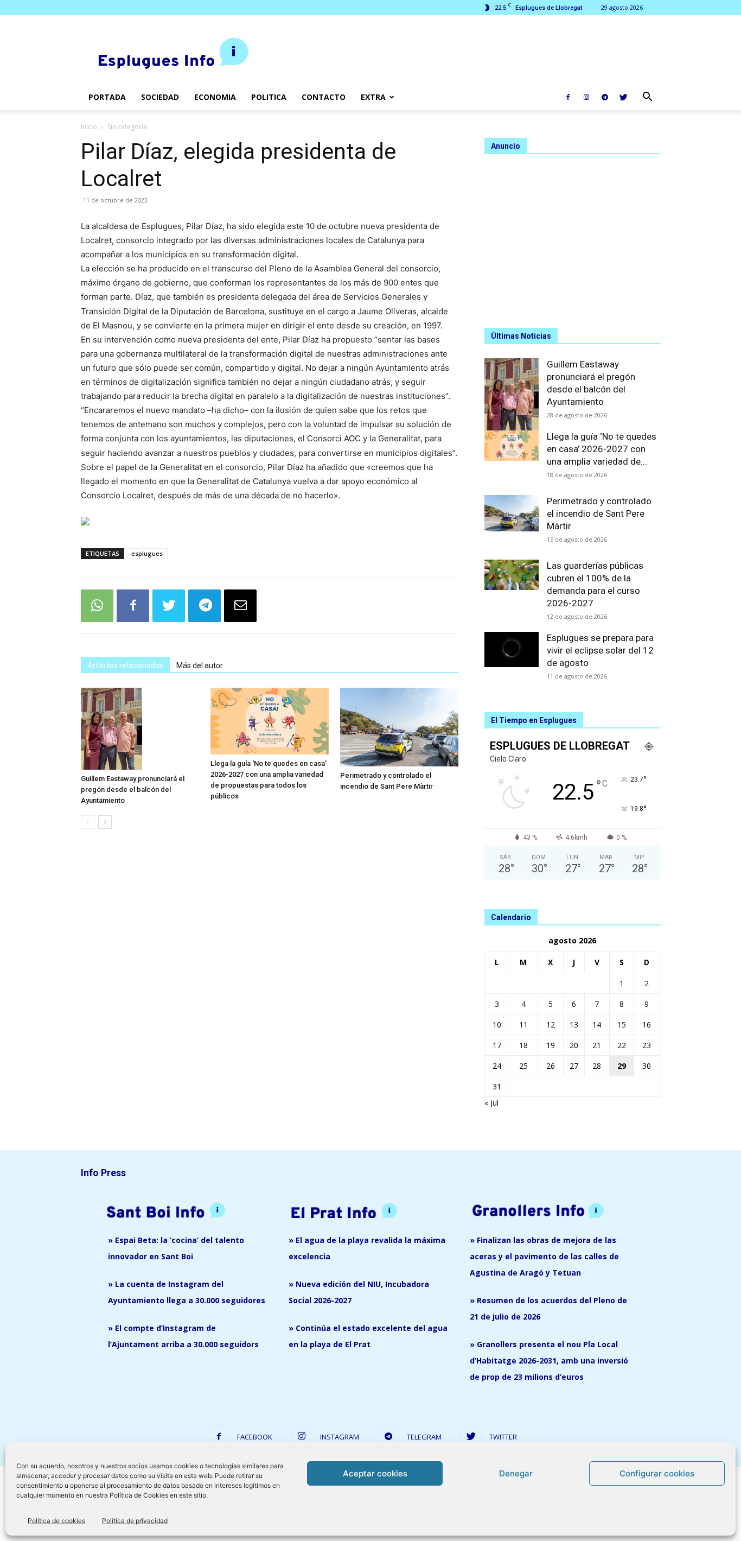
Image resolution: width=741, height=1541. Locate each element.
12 (550, 1024)
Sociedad (160, 97)
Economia (215, 97)
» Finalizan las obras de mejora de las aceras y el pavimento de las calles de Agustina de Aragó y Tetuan (544, 1256)
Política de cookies (56, 1521)
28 (596, 1066)
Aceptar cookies (375, 1473)
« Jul (491, 1103)
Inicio (89, 126)
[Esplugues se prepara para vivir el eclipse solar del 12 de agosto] (511, 649)
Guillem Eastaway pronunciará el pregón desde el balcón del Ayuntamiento (132, 789)
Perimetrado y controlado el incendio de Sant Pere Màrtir (599, 513)
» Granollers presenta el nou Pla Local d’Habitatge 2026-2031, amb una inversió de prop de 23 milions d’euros (549, 1360)
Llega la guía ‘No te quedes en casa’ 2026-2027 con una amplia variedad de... (601, 449)
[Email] (240, 605)
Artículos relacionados (125, 665)
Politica (268, 97)
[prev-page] (87, 822)
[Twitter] (623, 97)
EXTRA (373, 97)
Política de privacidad (135, 1521)
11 (523, 1024)
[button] (647, 98)
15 (621, 1024)
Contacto (324, 97)
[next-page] (105, 822)
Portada (107, 97)
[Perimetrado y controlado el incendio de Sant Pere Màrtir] (399, 727)
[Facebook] (568, 97)
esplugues (147, 553)
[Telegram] (605, 97)
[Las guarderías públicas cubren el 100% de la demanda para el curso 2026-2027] (511, 575)
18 (523, 1045)
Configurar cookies (656, 1473)
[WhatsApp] (97, 605)
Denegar (516, 1473)
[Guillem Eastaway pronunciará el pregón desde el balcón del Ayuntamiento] (140, 729)
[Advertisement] (462, 54)
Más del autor (199, 665)
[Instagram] (586, 97)
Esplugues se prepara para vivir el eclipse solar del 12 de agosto (600, 650)
